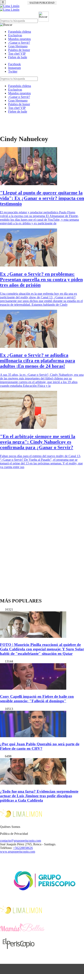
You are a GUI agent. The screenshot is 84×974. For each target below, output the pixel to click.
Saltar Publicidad (42, 2)
